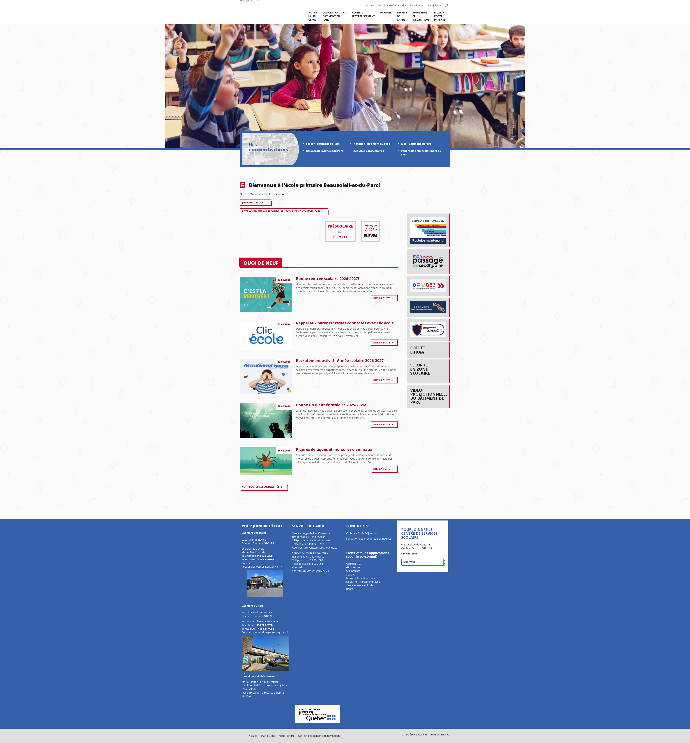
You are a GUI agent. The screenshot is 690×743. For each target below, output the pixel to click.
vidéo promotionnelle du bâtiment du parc (429, 396)
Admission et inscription (420, 16)
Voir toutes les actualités (261, 487)
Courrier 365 (353, 563)
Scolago (350, 574)
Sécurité (420, 369)
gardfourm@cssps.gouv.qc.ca (311, 571)
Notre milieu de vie (312, 16)
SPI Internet (353, 571)
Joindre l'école (252, 202)
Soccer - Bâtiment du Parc (323, 143)
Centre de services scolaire (392, 5)
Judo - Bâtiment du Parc (416, 143)
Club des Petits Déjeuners (361, 533)
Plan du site (416, 5)
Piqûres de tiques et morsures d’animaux (334, 449)
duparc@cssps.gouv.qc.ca (269, 632)
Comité (417, 350)
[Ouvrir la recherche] (446, 5)
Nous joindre (434, 5)
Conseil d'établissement (363, 14)
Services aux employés (359, 585)
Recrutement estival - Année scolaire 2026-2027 (340, 360)
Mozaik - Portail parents (360, 578)
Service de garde (402, 16)
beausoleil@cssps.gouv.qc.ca (260, 566)
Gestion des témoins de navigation (319, 735)
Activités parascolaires (368, 151)
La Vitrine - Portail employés (363, 581)
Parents (386, 12)
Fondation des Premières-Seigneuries (368, 538)
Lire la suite (381, 298)
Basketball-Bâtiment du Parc (324, 151)
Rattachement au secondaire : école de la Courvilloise (281, 211)
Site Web (409, 562)
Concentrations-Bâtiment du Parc (335, 16)
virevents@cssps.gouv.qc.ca (320, 547)
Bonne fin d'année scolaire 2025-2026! (331, 404)
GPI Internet (353, 567)
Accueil (370, 5)
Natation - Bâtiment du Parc (371, 143)
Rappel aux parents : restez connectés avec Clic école (345, 322)
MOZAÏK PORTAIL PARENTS (439, 16)
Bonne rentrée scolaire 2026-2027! (327, 278)
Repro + (351, 589)
